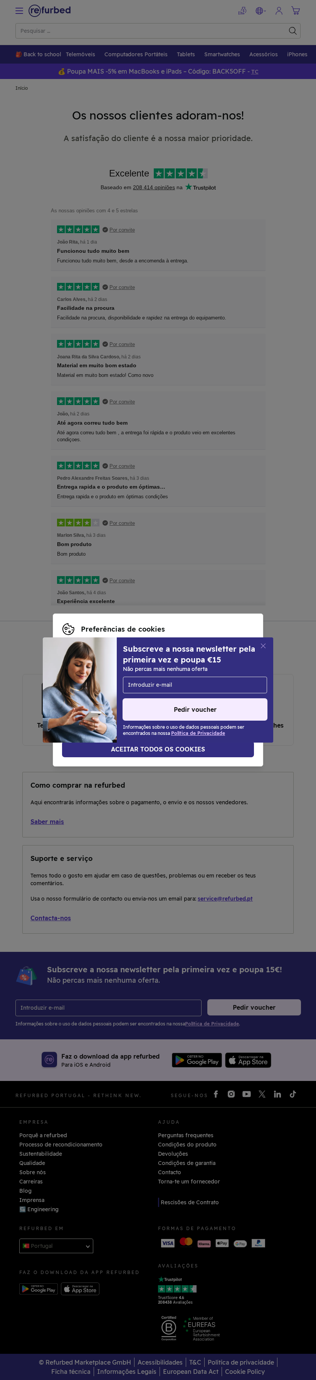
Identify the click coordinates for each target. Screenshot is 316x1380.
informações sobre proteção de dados (113, 685)
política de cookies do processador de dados (122, 694)
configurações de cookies (96, 677)
